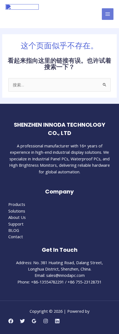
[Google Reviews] (34, 321)
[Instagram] (45, 321)
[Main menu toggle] (107, 14)
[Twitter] (22, 321)
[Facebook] (10, 321)
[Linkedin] (57, 321)
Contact (15, 236)
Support (16, 224)
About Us (17, 217)
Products (16, 204)
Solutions (16, 211)
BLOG (13, 230)
